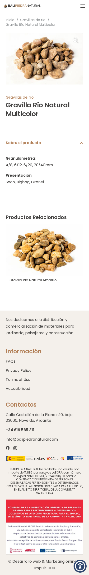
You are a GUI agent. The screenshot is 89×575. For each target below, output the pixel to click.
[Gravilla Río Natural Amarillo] (44, 227)
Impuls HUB (44, 568)
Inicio (10, 20)
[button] (80, 566)
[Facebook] (7, 448)
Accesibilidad (18, 388)
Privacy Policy (18, 370)
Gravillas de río (33, 20)
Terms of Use (18, 379)
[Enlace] (22, 5)
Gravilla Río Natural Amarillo (33, 280)
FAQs (10, 361)
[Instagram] (15, 448)
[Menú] (82, 6)
